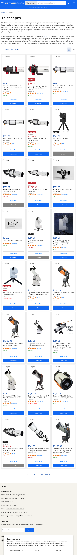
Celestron (55, 296)
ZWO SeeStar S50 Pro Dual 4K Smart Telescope (12, 294)
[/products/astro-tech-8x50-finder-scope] (13, 224)
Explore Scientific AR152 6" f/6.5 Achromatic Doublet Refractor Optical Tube (38, 450)
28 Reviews (14, 348)
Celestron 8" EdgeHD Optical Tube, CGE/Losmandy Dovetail (63, 397)
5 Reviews (39, 298)
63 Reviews (14, 144)
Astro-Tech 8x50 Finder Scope (12, 240)
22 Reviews (64, 144)
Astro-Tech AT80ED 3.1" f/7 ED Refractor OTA (63, 87)
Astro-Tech (6, 91)
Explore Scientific (32, 454)
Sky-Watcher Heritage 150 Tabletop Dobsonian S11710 (37, 344)
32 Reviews (14, 194)
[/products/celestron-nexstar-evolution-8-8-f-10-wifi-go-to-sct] (38, 380)
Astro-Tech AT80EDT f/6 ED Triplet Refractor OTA (11, 190)
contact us (47, 36)
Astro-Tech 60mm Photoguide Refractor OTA (62, 190)
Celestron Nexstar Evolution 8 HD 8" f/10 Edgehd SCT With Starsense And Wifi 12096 (62, 450)
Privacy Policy (60, 545)
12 (42, 474)
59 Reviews (14, 93)
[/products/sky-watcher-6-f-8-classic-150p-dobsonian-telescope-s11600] (38, 276)
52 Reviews (64, 91)
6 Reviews (64, 247)
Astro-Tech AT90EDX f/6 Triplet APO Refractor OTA (13, 449)
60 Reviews (39, 144)
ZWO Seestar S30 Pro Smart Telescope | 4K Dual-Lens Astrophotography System (62, 242)
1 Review (38, 348)
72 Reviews (39, 93)
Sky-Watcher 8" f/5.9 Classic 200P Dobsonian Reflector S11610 (12, 398)
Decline (58, 550)
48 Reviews (39, 195)
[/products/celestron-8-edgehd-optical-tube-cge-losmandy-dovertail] (63, 380)
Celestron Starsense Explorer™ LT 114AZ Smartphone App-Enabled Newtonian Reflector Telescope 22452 (62, 346)
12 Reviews (64, 401)
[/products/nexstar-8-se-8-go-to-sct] (63, 276)
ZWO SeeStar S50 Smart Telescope (60, 139)
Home (3, 12)
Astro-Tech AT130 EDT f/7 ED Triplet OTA (37, 190)
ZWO (54, 142)
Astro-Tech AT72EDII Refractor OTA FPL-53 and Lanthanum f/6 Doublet (13, 87)
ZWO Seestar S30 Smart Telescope (35, 241)
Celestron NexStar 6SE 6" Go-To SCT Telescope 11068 (13, 344)
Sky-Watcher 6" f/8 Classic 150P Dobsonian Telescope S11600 (38, 293)
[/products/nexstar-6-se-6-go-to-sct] (13, 327)
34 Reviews (64, 298)
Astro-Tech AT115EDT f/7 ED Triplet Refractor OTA (37, 139)
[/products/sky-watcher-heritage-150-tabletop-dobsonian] (38, 327)
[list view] (73, 50)
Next (47, 474)
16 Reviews (39, 401)
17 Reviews (64, 194)
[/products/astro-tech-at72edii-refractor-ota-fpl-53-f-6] (13, 70)
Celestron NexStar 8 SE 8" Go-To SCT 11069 (63, 293)
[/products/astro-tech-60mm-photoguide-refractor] (63, 173)
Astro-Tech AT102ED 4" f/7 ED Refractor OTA (12, 139)
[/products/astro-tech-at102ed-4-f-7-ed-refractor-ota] (13, 122)
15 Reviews (39, 245)
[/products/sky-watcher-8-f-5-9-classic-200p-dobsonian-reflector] (13, 380)
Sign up (29, 530)
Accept (37, 550)
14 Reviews (14, 243)
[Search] (68, 3)
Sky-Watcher (31, 296)
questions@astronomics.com (15, 509)
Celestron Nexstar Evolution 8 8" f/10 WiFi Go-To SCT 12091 (38, 397)
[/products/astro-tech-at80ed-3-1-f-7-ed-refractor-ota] (63, 70)
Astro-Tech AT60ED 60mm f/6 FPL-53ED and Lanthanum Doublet (37, 88)
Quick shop (13, 99)
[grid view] (69, 50)
